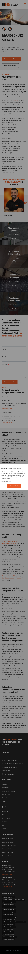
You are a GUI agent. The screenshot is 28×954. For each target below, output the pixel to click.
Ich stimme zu (14, 486)
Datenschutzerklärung (16, 471)
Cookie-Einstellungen (6, 481)
